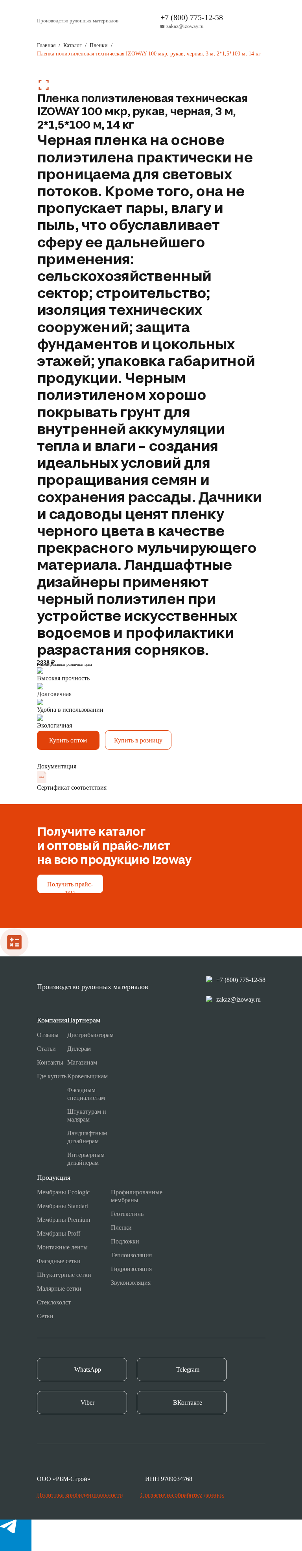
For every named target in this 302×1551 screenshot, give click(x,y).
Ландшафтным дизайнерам (87, 1137)
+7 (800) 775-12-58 (191, 17)
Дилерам (79, 1048)
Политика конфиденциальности (80, 1495)
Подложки (125, 1241)
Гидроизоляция (131, 1268)
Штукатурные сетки (64, 1274)
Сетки (45, 1316)
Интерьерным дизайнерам (86, 1158)
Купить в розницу (138, 740)
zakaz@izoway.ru (185, 26)
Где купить (51, 1076)
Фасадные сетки (59, 1261)
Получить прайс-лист (70, 887)
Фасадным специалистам (86, 1094)
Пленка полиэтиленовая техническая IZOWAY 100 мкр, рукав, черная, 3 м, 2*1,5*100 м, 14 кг (149, 54)
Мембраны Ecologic (63, 1192)
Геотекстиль (127, 1213)
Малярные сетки (59, 1288)
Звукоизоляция (131, 1282)
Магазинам (82, 1062)
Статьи (46, 1048)
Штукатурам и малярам (86, 1115)
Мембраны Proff (58, 1233)
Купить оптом (68, 740)
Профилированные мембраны (136, 1196)
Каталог (72, 45)
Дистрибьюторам (90, 1035)
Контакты (50, 1062)
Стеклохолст (54, 1302)
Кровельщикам (87, 1076)
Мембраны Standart (62, 1206)
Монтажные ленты (62, 1247)
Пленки (99, 45)
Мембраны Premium (63, 1219)
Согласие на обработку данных (182, 1495)
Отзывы (48, 1035)
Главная (46, 45)
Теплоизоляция (131, 1255)
